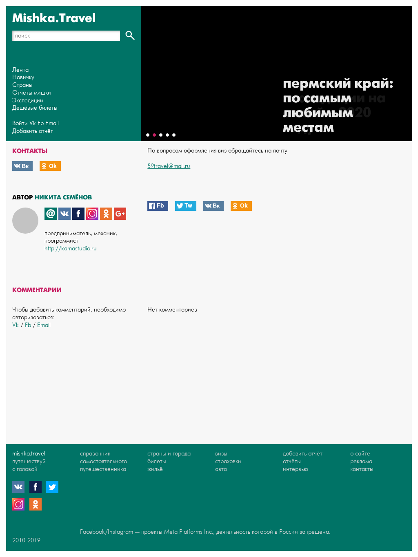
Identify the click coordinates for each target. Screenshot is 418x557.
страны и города (169, 454)
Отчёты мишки (31, 93)
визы (221, 454)
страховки (228, 461)
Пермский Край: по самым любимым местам (338, 105)
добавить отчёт (302, 454)
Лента (20, 70)
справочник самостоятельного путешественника (103, 461)
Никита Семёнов (63, 197)
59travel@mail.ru (168, 166)
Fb (41, 123)
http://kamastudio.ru (70, 248)
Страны (22, 85)
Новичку (23, 77)
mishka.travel (28, 454)
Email (52, 123)
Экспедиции (27, 100)
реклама (361, 461)
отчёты (292, 461)
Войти (20, 123)
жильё (155, 469)
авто (221, 469)
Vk (32, 123)
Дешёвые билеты (35, 108)
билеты (156, 461)
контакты (362, 469)
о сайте (360, 454)
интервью (295, 469)
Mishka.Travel (54, 18)
